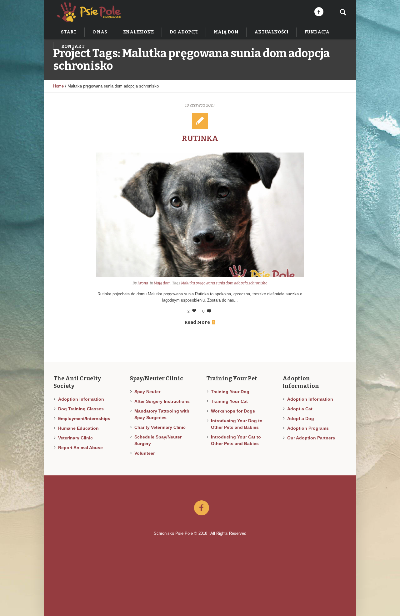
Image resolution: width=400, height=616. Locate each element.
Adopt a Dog (300, 418)
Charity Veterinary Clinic (160, 427)
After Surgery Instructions (162, 401)
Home (58, 86)
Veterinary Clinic (75, 437)
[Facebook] (318, 12)
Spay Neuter (147, 391)
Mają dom (162, 283)
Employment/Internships (84, 418)
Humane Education (78, 428)
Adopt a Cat (299, 408)
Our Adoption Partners (311, 437)
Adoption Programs (308, 428)
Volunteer (144, 453)
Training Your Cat (229, 401)
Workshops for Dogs (233, 410)
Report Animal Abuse (80, 447)
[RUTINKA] (200, 215)
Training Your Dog (230, 391)
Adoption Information (81, 399)
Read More (197, 322)
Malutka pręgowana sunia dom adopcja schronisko (224, 283)
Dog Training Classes (81, 408)
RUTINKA (200, 138)
